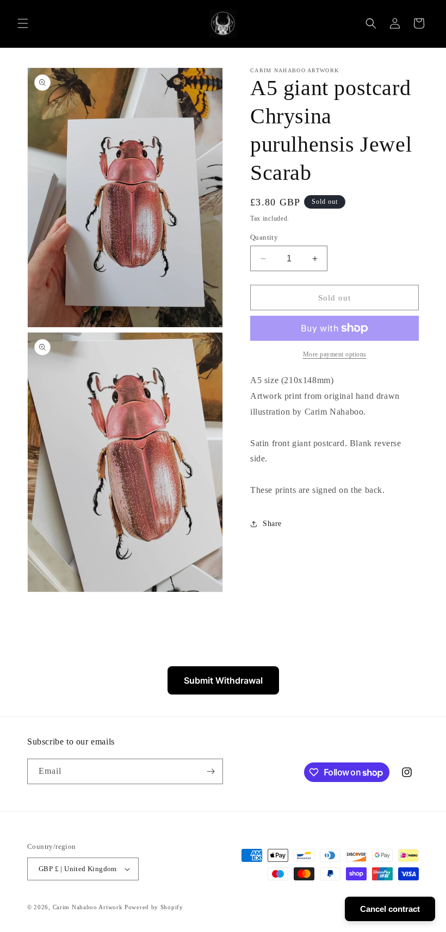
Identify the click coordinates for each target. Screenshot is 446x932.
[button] (23, 23)
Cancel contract (390, 909)
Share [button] (272, 524)
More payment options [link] (335, 354)
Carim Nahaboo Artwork (88, 907)
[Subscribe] (210, 771)
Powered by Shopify (154, 907)
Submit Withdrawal (223, 680)
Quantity (264, 237)
